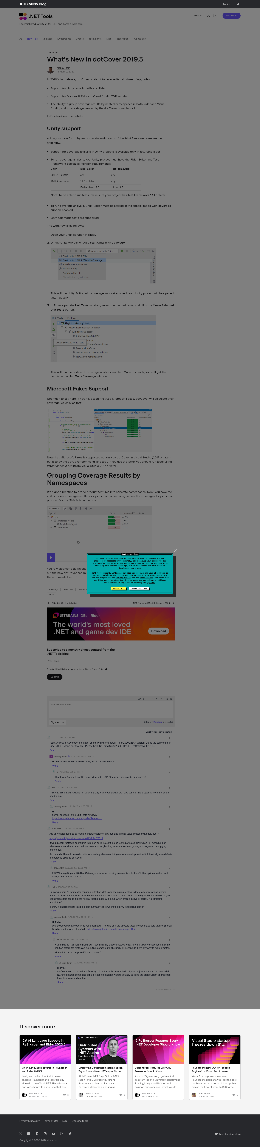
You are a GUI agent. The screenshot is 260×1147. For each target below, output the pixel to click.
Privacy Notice (123, 578)
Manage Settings (139, 588)
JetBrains (46, 1140)
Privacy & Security (29, 1121)
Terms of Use (146, 578)
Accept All (118, 588)
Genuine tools (80, 1121)
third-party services (108, 580)
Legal (65, 1121)
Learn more (136, 568)
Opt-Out (151, 582)
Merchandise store (229, 1135)
